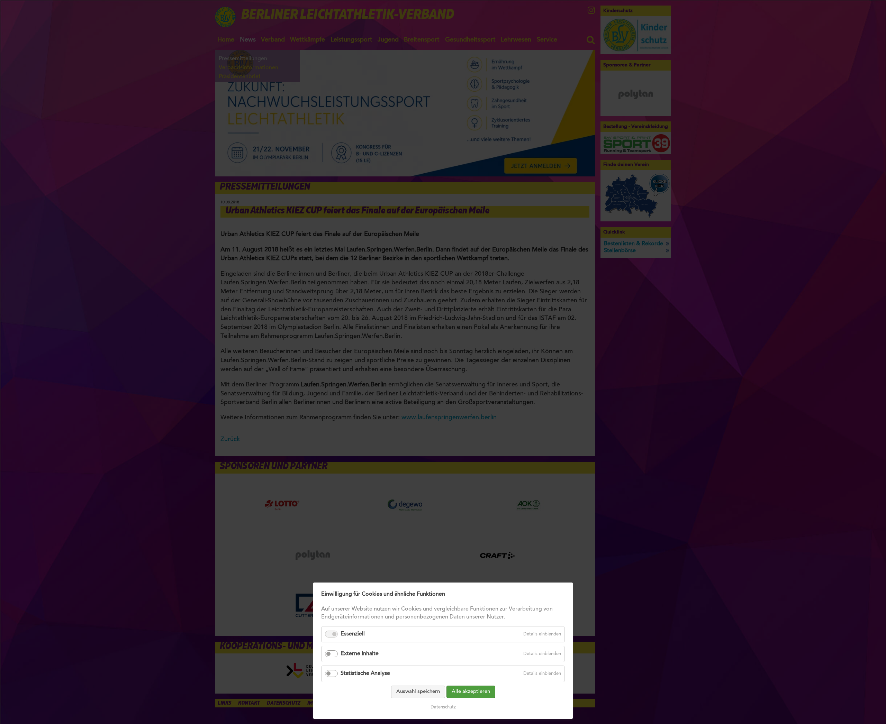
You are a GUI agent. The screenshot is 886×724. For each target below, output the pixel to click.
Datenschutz (443, 707)
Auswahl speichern (418, 691)
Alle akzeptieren (471, 691)
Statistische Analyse (365, 673)
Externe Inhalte (360, 654)
